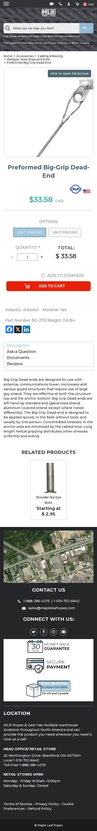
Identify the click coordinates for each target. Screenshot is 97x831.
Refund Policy (40, 809)
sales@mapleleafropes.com (51, 608)
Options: (48, 222)
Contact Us (48, 590)
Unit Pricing (29, 232)
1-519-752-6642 (66, 601)
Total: (66, 252)
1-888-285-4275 (36, 601)
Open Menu (6, 4)
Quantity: (27, 247)
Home (8, 56)
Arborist (31, 310)
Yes (63, 310)
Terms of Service (18, 804)
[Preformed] (76, 194)
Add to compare (65, 276)
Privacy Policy (47, 804)
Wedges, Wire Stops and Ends (28, 59)
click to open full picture (69, 73)
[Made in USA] (87, 194)
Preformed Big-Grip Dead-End (29, 62)
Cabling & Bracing (50, 56)
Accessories (25, 56)
